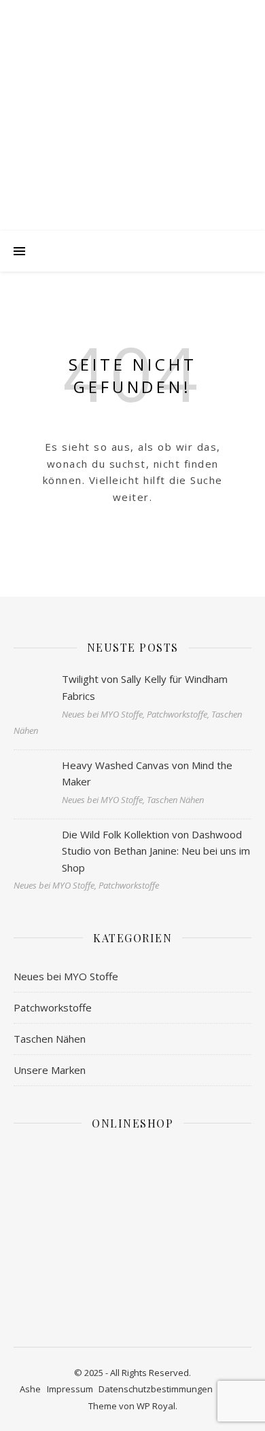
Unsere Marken (50, 1070)
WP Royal (156, 1406)
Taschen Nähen (50, 1038)
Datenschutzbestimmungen (156, 1389)
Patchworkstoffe (53, 1007)
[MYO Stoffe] (132, 129)
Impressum (70, 1389)
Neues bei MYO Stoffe (66, 976)
